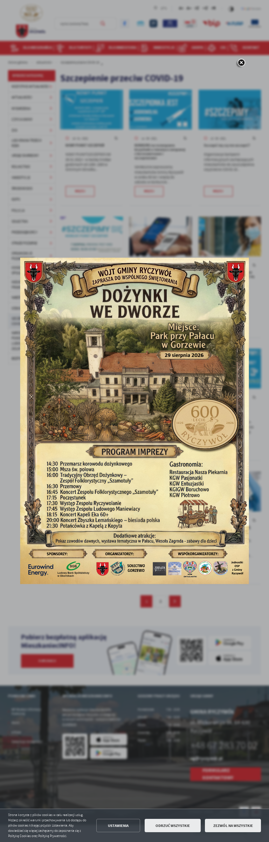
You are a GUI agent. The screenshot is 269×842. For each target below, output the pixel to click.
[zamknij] (241, 63)
